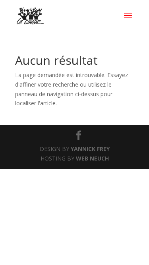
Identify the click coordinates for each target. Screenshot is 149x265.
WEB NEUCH (92, 158)
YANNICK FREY (90, 149)
